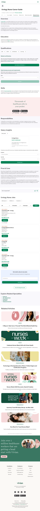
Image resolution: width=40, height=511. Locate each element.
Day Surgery (5, 300)
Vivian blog (10, 472)
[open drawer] (38, 2)
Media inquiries (30, 476)
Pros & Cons (15, 15)
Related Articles (36, 15)
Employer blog (20, 474)
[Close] (35, 6)
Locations (9, 468)
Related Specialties (28, 15)
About (30, 468)
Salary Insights (9, 15)
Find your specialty (18, 12)
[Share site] (3, 6)
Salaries (9, 470)
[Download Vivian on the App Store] (16, 111)
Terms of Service (22, 504)
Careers (30, 472)
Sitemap (9, 474)
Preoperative (5, 299)
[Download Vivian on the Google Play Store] (24, 111)
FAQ (30, 470)
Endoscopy (5, 296)
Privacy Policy (17, 504)
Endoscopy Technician (7, 301)
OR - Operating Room (7, 297)
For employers (20, 468)
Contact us (30, 474)
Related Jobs (21, 15)
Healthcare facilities (20, 470)
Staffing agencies (20, 472)
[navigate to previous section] (2, 15)
